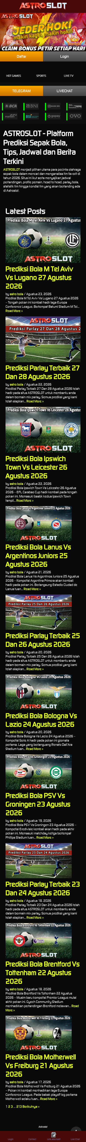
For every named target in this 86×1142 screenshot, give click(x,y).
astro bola (16, 294)
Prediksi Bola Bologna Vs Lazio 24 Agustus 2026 (41, 720)
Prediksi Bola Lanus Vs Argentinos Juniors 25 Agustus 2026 (38, 555)
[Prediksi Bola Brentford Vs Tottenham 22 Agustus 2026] (43, 940)
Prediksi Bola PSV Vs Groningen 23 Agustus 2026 (38, 804)
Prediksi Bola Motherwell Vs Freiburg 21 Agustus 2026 (41, 1065)
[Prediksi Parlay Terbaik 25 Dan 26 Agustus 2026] (43, 612)
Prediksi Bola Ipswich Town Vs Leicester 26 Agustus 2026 (36, 467)
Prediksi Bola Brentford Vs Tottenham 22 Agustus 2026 (43, 972)
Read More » (14, 311)
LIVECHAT (65, 90)
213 (19, 1106)
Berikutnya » (30, 1106)
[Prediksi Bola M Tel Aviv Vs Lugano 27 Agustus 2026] (43, 240)
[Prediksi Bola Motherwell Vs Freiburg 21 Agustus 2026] (43, 1033)
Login (64, 56)
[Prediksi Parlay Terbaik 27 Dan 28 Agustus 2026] (43, 339)
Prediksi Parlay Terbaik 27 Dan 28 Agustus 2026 (43, 372)
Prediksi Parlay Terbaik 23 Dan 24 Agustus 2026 (43, 888)
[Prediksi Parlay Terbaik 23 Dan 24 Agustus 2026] (43, 860)
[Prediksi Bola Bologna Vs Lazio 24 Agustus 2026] (43, 692)
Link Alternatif (53, 1139)
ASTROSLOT (11, 169)
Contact (32, 1139)
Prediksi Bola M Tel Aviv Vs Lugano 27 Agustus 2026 (39, 277)
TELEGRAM (21, 90)
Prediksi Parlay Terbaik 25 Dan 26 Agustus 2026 (43, 639)
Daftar (21, 56)
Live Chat (75, 1139)
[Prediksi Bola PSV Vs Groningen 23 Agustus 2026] (43, 772)
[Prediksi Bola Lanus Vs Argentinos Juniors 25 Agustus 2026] (43, 523)
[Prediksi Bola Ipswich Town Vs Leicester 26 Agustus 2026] (43, 430)
